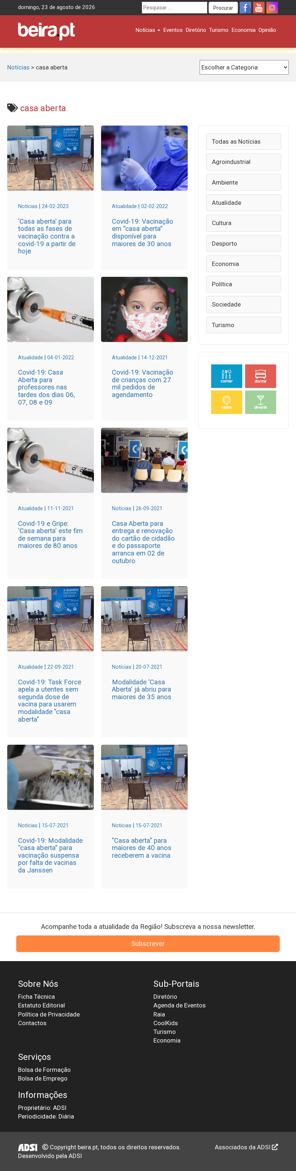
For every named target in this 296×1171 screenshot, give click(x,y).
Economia (243, 30)
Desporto (224, 243)
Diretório (196, 30)
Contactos (32, 1023)
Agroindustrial (231, 161)
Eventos (173, 30)
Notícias (146, 30)
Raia (159, 1014)
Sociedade (226, 304)
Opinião (267, 30)
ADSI (75, 1155)
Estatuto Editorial (41, 1005)
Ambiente (225, 182)
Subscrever (148, 943)
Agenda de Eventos (179, 1005)
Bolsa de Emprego (43, 1078)
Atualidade (226, 202)
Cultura (221, 223)
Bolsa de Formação (44, 1069)
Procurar (223, 8)
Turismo (218, 30)
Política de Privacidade (49, 1014)
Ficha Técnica (36, 996)
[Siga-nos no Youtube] (259, 7)
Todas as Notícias (236, 141)
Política (222, 284)
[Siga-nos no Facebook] (245, 7)
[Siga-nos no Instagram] (272, 7)
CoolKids (165, 1023)
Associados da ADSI (243, 1147)
